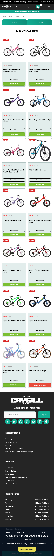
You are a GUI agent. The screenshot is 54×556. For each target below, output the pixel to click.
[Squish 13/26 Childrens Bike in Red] (40, 251)
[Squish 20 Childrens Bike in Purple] (14, 251)
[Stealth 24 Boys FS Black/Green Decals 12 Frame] (40, 50)
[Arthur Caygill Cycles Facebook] (8, 421)
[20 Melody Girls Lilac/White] (14, 200)
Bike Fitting (9, 474)
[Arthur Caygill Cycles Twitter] (14, 421)
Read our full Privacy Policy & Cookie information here (27, 543)
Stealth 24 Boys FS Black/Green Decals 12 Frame (39, 71)
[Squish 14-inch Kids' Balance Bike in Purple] (14, 100)
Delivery (8, 439)
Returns (8, 445)
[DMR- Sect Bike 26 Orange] (40, 351)
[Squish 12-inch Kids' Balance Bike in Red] (40, 200)
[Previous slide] (3, 11)
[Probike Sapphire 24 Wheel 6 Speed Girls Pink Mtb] (14, 50)
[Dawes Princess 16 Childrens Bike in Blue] (14, 351)
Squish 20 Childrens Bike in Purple (12, 271)
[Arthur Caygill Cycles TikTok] (46, 421)
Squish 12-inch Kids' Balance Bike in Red (40, 221)
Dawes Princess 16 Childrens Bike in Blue (13, 372)
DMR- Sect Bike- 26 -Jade (37, 170)
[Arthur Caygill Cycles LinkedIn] (40, 421)
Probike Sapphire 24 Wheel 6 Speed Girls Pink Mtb (12, 71)
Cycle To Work (11, 484)
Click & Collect (11, 442)
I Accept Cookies (27, 549)
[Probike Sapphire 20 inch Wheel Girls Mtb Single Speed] (14, 150)
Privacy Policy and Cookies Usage (19, 452)
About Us (9, 468)
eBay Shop (9, 480)
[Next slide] (50, 11)
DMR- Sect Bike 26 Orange (37, 371)
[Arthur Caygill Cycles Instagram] (20, 421)
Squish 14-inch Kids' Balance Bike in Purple (13, 121)
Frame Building (11, 471)
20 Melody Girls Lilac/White (12, 220)
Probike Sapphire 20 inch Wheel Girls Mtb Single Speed (13, 171)
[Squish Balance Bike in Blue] (40, 301)
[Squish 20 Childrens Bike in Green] (14, 301)
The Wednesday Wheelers (16, 477)
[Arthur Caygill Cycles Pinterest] (27, 421)
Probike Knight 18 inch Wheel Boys (40, 120)
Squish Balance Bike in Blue (38, 321)
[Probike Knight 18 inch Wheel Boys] (40, 100)
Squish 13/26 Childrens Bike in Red (39, 271)
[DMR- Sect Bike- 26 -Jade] (40, 150)
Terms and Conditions (14, 448)
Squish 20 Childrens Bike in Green (14, 321)
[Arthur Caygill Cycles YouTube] (33, 421)
